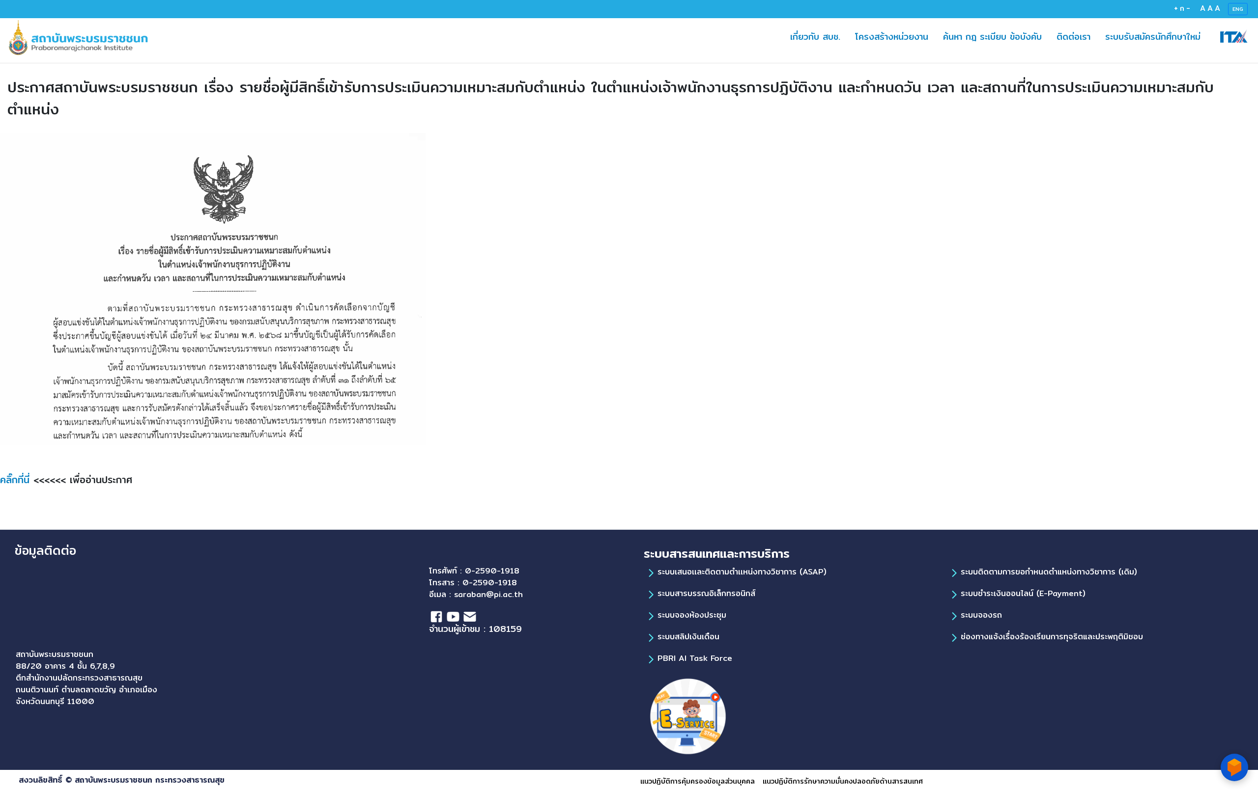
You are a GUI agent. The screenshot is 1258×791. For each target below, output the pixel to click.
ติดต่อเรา (1077, 36)
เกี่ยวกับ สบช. (815, 36)
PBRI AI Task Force (695, 658)
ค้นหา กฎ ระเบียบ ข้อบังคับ (996, 36)
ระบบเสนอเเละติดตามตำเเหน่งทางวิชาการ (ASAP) (742, 572)
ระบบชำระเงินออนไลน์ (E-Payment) (1023, 593)
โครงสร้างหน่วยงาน (895, 36)
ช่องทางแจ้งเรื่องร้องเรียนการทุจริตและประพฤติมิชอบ (1052, 636)
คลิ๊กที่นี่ (16, 479)
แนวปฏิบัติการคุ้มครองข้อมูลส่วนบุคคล (697, 781)
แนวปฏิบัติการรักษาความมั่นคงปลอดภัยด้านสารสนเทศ (843, 781)
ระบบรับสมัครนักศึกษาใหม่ (1156, 36)
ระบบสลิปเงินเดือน (688, 636)
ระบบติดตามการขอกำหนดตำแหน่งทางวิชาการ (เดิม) (1049, 572)
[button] (1016, 36)
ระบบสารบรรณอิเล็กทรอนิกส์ (706, 593)
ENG (1237, 9)
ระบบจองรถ (981, 615)
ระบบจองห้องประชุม (692, 615)
